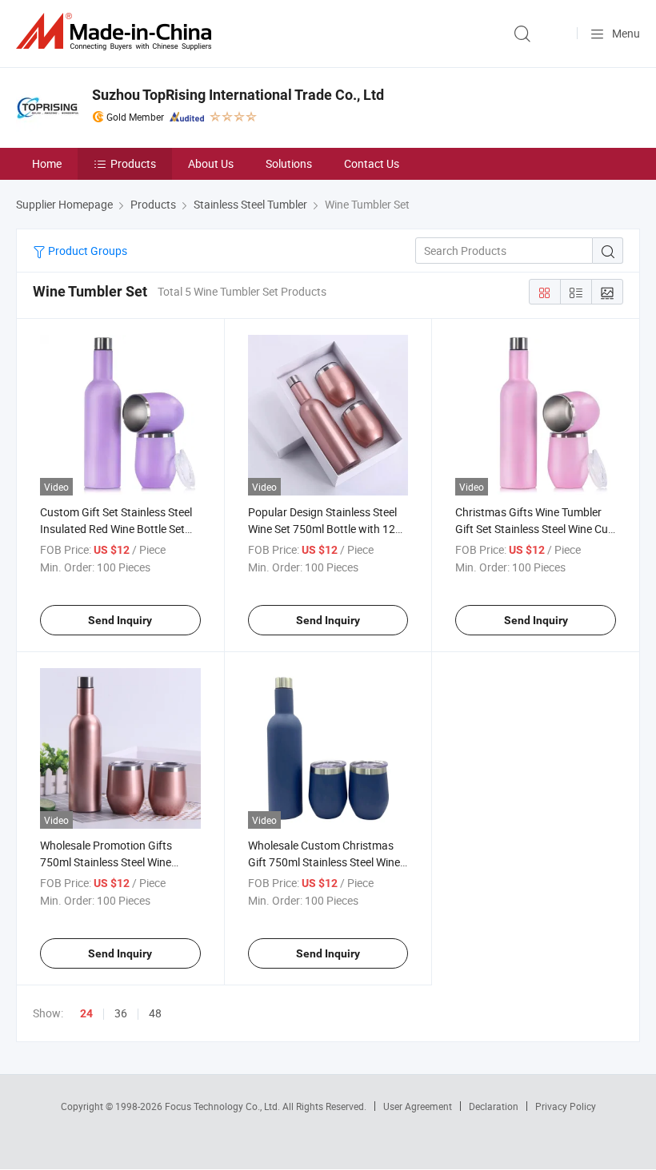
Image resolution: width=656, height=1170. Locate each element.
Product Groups (86, 250)
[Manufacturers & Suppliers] (117, 31)
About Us (211, 163)
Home (47, 163)
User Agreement (417, 1106)
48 (155, 1013)
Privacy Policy (565, 1106)
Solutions (289, 163)
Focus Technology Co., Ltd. (223, 1106)
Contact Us (371, 163)
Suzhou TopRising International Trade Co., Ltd (238, 94)
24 (86, 1013)
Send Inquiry (120, 620)
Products (133, 163)
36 (120, 1013)
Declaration (493, 1106)
